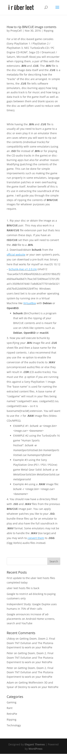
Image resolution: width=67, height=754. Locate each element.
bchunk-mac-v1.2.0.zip (23, 269)
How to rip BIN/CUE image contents (31, 27)
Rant (9, 708)
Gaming (11, 702)
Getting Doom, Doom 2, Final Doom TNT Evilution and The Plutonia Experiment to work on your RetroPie (31, 643)
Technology (14, 725)
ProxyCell (16, 30)
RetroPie (12, 713)
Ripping (48, 30)
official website (16, 254)
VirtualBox (29, 303)
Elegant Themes (35, 744)
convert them (36, 538)
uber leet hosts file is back (23, 588)
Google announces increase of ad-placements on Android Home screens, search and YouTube (31, 618)
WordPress (35, 748)
